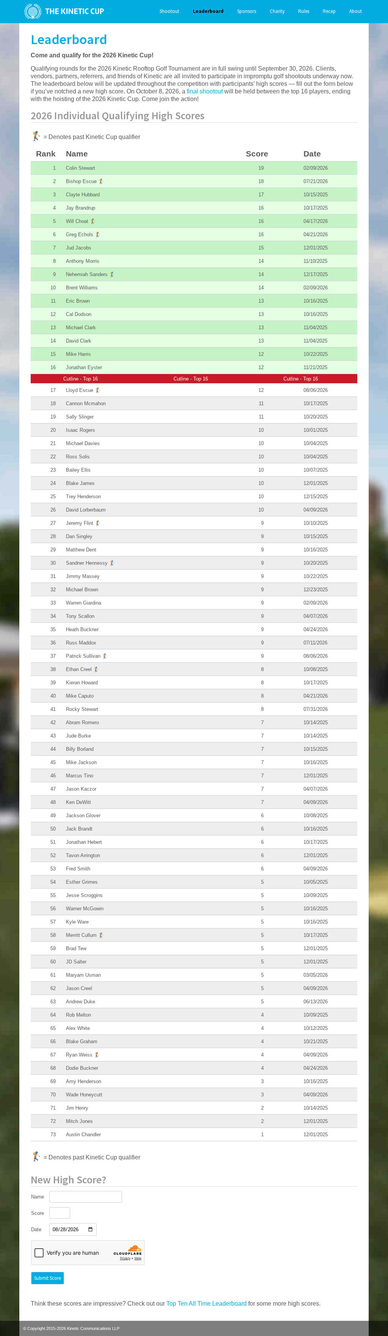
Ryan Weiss (83, 1055)
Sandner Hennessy (90, 563)
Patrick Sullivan (87, 656)
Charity (277, 11)
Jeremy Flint (83, 523)
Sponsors (246, 11)
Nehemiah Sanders (90, 274)
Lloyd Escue (83, 390)
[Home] (62, 11)
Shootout (169, 11)
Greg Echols (83, 234)
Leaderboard (208, 11)
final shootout (205, 91)
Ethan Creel (82, 669)
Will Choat (81, 221)
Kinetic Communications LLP (93, 1328)
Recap (329, 11)
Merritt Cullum (85, 935)
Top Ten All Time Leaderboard (206, 1303)
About (355, 11)
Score (37, 1213)
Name (37, 1197)
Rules (303, 11)
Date (36, 1229)
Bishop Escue (85, 181)
